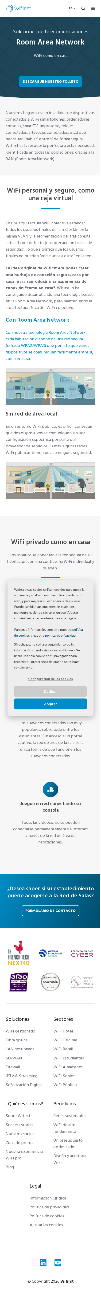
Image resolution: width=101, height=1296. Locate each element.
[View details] (43, 1262)
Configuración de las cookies (50, 679)
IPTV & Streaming (21, 1076)
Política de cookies (47, 1216)
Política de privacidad (49, 1207)
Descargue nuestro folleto (50, 81)
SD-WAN (14, 1058)
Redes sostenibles (69, 1116)
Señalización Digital (24, 1085)
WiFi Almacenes (68, 1067)
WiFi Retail (63, 1049)
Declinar (50, 691)
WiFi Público (65, 1085)
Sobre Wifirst (18, 1116)
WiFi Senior (64, 1076)
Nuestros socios (20, 1134)
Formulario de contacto (50, 910)
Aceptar (50, 704)
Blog (10, 1167)
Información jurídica (48, 1198)
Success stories (19, 1125)
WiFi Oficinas (65, 1040)
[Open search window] (83, 8)
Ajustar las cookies (46, 1225)
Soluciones (17, 1019)
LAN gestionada (20, 1049)
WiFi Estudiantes (68, 1058)
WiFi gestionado (20, 1031)
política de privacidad (60, 635)
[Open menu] (93, 8)
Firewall (13, 1067)
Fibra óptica (16, 1040)
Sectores (63, 1019)
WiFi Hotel (63, 1031)
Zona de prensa (19, 1143)
